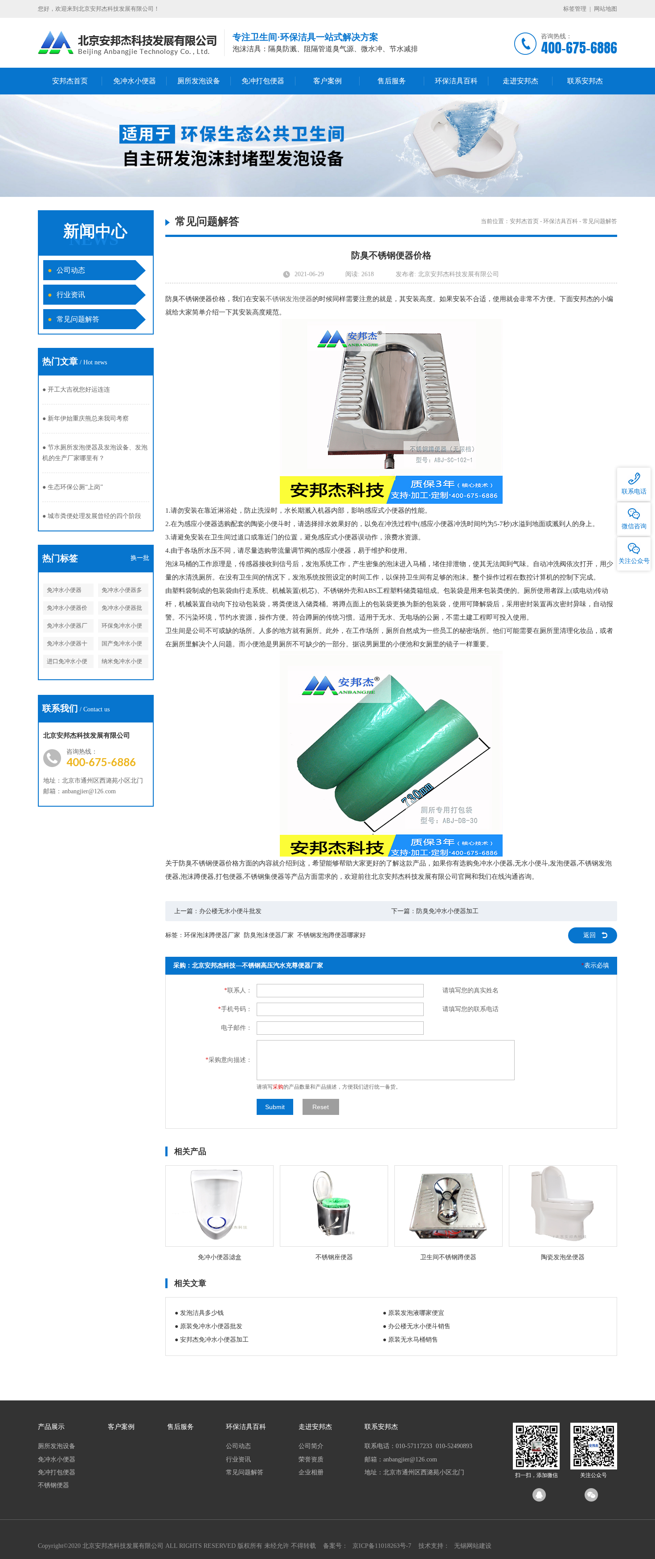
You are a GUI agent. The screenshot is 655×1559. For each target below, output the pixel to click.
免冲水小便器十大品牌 (67, 645)
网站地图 (605, 8)
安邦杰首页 (70, 81)
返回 (589, 935)
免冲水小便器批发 (122, 609)
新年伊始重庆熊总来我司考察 (85, 418)
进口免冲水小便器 (67, 663)
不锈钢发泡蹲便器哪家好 (331, 935)
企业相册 (311, 1472)
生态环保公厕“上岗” (72, 487)
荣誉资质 (311, 1459)
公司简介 (311, 1446)
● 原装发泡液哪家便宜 (413, 1313)
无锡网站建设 (472, 1546)
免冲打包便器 (263, 81)
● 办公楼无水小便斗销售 (416, 1326)
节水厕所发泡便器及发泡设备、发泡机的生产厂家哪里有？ (94, 452)
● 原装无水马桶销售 (410, 1339)
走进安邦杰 (520, 81)
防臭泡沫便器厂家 (269, 935)
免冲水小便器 (134, 81)
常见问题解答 (73, 319)
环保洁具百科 (456, 81)
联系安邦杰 (585, 81)
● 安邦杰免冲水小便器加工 (212, 1339)
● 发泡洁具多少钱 (199, 1313)
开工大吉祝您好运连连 (76, 389)
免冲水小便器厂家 (67, 627)
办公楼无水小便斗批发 (230, 911)
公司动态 (66, 270)
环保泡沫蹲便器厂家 (212, 935)
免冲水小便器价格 (67, 609)
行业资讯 (66, 294)
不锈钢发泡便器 (289, 298)
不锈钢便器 (53, 1485)
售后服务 (391, 81)
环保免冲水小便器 (122, 627)
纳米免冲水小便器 (122, 663)
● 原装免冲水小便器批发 (208, 1326)
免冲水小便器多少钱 (122, 592)
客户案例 (327, 81)
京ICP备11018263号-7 (381, 1546)
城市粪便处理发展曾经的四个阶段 (91, 516)
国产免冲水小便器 (122, 645)
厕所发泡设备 (198, 81)
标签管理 (574, 8)
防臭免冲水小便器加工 (447, 911)
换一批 (140, 558)
